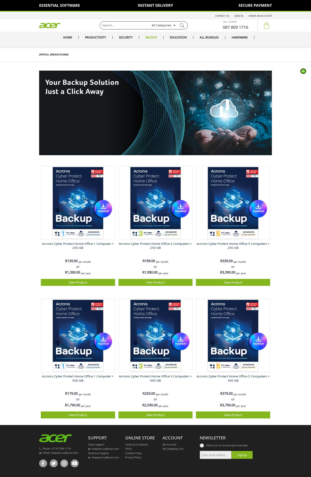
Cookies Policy (133, 453)
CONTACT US (222, 15)
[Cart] (266, 25)
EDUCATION (178, 37)
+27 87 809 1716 (61, 448)
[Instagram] (64, 463)
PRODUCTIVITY (95, 37)
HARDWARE (240, 37)
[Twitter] (54, 463)
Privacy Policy (133, 457)
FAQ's (128, 449)
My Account (169, 444)
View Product (78, 282)
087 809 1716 (235, 27)
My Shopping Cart (172, 449)
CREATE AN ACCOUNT (260, 15)
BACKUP (151, 37)
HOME (67, 37)
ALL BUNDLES (209, 37)
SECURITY (126, 37)
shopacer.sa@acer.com (64, 453)
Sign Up (242, 455)
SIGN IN (238, 15)
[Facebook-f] (43, 463)
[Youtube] (75, 463)
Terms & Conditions (136, 444)
